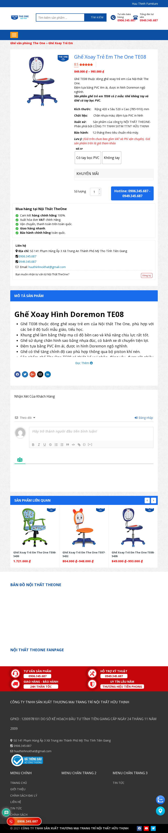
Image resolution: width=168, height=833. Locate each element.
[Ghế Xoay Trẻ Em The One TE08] (133, 527)
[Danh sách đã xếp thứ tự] (56, 444)
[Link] (79, 444)
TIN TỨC (16, 808)
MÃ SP (79, 149)
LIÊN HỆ (15, 802)
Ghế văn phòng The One (27, 43)
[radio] (88, 158)
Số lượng (80, 191)
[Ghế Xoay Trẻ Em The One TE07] (84, 527)
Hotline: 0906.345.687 (131, 191)
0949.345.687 (132, 196)
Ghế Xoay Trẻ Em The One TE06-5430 (34, 554)
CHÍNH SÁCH (18, 815)
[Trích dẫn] (67, 444)
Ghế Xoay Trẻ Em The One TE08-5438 (133, 554)
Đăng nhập (145, 418)
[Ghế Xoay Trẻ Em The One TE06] (35, 527)
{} (84, 444)
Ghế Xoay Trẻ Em (60, 43)
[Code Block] (73, 444)
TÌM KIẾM (96, 17)
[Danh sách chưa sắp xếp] (62, 444)
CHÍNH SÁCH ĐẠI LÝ (23, 795)
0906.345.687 (27, 256)
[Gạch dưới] (45, 444)
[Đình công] (50, 444)
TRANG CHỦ (18, 783)
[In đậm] (33, 444)
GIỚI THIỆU (17, 789)
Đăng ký (146, 275)
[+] (90, 444)
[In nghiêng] (39, 444)
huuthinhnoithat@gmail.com (47, 267)
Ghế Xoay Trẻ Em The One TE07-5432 (83, 554)
